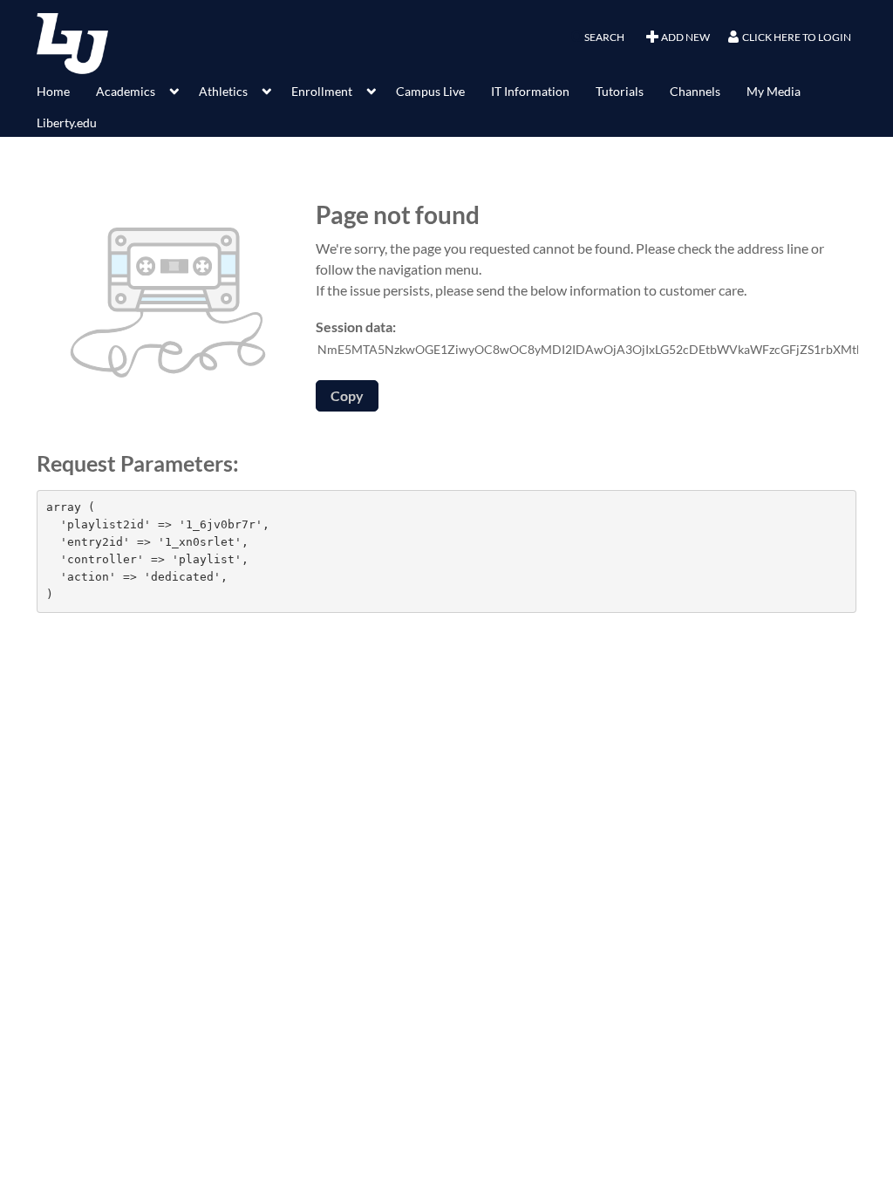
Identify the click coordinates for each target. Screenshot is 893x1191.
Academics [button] (125, 91)
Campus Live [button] (430, 91)
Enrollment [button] (321, 91)
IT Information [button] (530, 91)
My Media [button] (773, 91)
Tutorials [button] (620, 91)
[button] (597, 37)
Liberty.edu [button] (67, 122)
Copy (347, 395)
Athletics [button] (223, 91)
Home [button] (53, 91)
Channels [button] (695, 91)
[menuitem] (66, 89)
